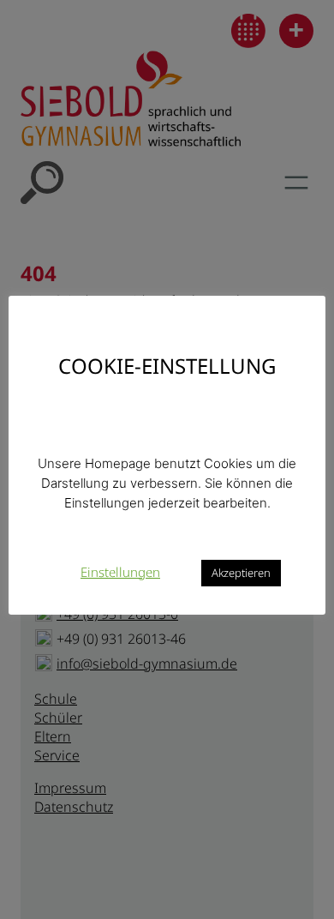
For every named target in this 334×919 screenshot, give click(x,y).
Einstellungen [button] (120, 571)
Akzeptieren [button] (241, 572)
